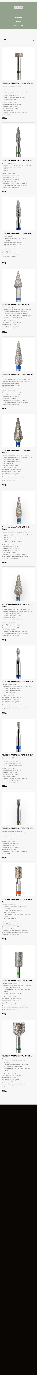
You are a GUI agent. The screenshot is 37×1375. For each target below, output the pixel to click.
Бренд (18, 21)
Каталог (18, 17)
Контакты (18, 25)
